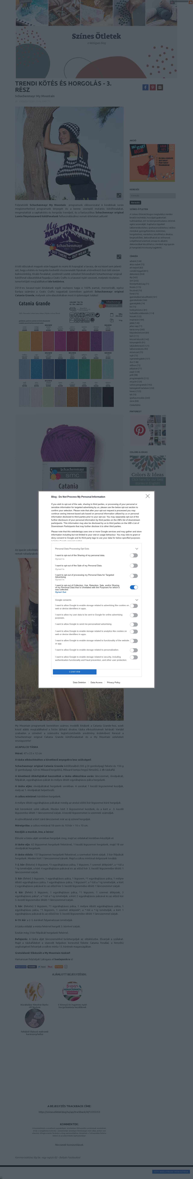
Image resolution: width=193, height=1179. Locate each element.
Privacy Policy (113, 682)
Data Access (96, 682)
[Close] (149, 497)
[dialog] (96, 589)
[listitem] (96, 548)
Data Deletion (79, 682)
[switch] (134, 555)
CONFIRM (74, 672)
